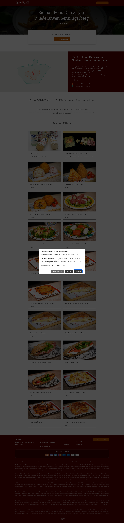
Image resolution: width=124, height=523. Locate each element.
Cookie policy (51, 265)
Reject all (69, 271)
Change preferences (57, 271)
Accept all (78, 271)
